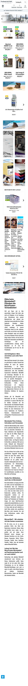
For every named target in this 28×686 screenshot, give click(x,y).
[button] (3, 677)
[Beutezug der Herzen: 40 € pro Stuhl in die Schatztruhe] (14, 222)
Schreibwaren (20, 571)
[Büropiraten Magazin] (14, 288)
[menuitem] (25, 6)
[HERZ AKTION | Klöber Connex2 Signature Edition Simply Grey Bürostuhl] (20, 34)
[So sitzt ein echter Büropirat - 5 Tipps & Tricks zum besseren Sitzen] (20, 222)
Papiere (14, 573)
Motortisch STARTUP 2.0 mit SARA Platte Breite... (8, 45)
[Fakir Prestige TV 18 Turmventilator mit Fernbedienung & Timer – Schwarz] (20, 63)
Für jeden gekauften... (7, 230)
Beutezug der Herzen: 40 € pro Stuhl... (14, 231)
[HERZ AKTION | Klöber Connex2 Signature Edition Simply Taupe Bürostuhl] (8, 63)
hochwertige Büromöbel (13, 375)
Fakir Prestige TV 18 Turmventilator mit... (20, 73)
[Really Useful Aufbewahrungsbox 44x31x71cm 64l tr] (14, 199)
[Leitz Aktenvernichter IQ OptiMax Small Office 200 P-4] (14, 101)
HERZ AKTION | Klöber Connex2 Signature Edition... (20, 45)
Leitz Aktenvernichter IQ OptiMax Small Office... (14, 110)
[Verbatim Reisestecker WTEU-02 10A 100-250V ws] (14, 265)
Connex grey (14, 19)
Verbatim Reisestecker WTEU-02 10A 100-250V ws (14, 273)
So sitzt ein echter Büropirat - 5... (19, 232)
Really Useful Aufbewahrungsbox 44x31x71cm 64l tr (14, 207)
